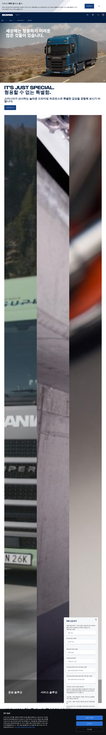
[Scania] (7, 15)
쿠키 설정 (89, 729)
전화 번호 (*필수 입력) (72, 649)
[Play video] (104, 80)
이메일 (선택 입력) (71, 658)
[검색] (87, 15)
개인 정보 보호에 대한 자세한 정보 (25, 727)
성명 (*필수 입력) (70, 629)
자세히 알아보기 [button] (10, 107)
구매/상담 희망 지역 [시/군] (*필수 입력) (76, 667)
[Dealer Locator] (92, 15)
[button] (98, 15)
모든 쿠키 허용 (89, 717)
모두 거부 (89, 723)
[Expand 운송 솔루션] (20, 409)
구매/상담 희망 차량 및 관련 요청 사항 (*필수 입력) (79, 676)
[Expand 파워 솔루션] (85, 409)
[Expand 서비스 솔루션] (53, 409)
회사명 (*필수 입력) (71, 638)
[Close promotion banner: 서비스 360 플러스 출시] (99, 6)
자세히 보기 (89, 6)
